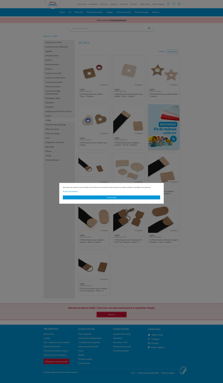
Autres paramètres (70, 191)
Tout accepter (111, 197)
